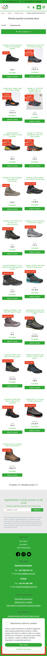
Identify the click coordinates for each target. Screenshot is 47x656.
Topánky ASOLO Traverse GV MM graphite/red (34, 400)
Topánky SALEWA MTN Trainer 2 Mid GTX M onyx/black (12, 401)
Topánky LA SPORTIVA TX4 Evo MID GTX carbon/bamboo (12, 222)
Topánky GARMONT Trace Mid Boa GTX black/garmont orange (12, 267)
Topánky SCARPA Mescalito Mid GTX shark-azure (34, 266)
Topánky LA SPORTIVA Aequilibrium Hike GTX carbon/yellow (35, 134)
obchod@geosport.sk (12, 2)
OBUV (9, 13)
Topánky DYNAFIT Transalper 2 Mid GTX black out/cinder (12, 134)
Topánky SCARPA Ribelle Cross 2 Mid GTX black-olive (34, 178)
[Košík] (39, 7)
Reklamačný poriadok (23, 602)
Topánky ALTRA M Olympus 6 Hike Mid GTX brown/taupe (12, 179)
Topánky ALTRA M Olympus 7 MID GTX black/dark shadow (12, 46)
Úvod (2, 13)
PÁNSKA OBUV (19, 13)
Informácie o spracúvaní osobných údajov (23, 605)
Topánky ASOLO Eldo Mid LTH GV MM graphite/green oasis (34, 312)
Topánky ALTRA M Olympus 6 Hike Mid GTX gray (35, 222)
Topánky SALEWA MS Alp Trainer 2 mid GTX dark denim (35, 356)
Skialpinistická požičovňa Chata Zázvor (23, 616)
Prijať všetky (23, 645)
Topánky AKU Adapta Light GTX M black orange (12, 89)
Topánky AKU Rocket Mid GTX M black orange (35, 46)
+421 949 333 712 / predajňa (33, 2)
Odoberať (37, 510)
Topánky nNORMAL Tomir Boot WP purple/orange (12, 311)
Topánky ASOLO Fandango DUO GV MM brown (12, 445)
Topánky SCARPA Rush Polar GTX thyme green (12, 355)
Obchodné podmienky (23, 599)
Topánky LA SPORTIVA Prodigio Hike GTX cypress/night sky (35, 90)
